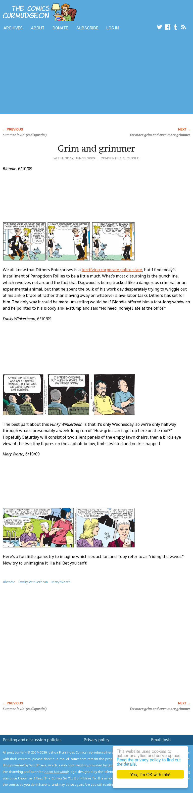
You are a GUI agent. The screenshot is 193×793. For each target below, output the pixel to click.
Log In (112, 28)
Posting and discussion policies (32, 739)
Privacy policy (96, 739)
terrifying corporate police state (112, 269)
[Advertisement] (59, 73)
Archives (13, 28)
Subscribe (87, 28)
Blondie (9, 582)
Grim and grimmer (96, 148)
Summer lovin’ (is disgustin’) (25, 135)
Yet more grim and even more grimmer (160, 135)
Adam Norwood (56, 771)
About (37, 28)
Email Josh (161, 739)
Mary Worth (61, 582)
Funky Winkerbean (33, 582)
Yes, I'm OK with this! (150, 774)
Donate (60, 28)
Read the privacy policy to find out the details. (149, 761)
